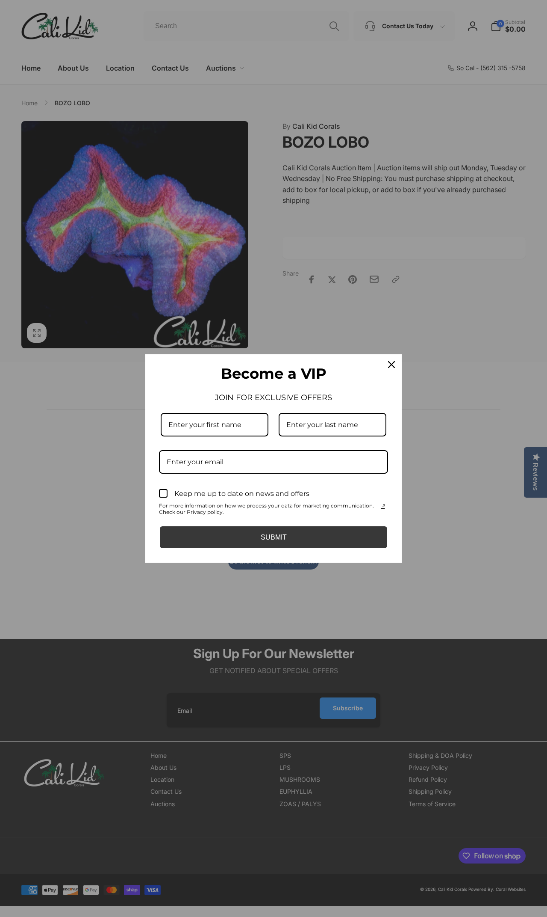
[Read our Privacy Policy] (383, 507)
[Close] (391, 364)
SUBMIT (274, 537)
